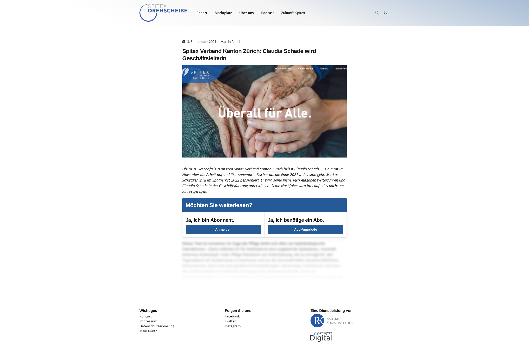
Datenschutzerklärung (156, 326)
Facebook (232, 316)
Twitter (230, 321)
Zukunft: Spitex (293, 13)
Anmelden (223, 229)
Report (202, 13)
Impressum (148, 321)
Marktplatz (223, 13)
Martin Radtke (231, 41)
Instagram (233, 326)
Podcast (267, 13)
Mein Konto (148, 331)
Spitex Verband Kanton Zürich (258, 168)
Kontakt (145, 316)
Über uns (246, 13)
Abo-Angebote (305, 229)
